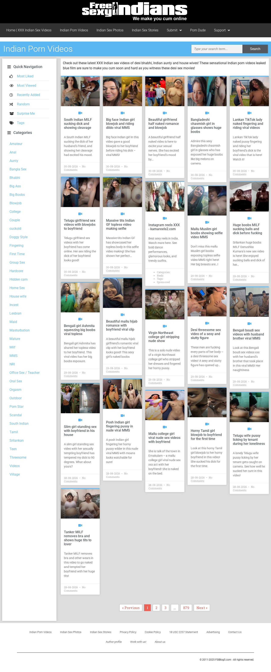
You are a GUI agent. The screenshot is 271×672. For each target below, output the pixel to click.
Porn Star (17, 407)
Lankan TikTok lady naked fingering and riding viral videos (248, 124)
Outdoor (16, 398)
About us (160, 641)
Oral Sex (16, 381)
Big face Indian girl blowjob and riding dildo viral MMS (120, 124)
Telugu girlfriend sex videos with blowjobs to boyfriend (79, 224)
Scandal (16, 415)
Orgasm (15, 390)
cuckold (15, 229)
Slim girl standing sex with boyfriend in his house (80, 431)
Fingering (17, 245)
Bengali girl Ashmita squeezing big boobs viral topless (79, 330)
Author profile (114, 641)
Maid (13, 322)
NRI (12, 364)
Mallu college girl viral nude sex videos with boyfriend (164, 438)
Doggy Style (19, 237)
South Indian (19, 424)
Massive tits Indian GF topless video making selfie (120, 224)
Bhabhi (15, 178)
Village (15, 474)
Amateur (16, 144)
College (15, 212)
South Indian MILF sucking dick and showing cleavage (78, 124)
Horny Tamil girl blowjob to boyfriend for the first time (206, 435)
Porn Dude (198, 30)
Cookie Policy (153, 632)
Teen (13, 449)
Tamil (14, 432)
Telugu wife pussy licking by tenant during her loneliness (249, 440)
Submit (172, 30)
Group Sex (17, 262)
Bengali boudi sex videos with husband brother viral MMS (248, 334)
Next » (201, 607)
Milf (12, 347)
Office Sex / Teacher (25, 373)
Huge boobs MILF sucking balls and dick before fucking (247, 229)
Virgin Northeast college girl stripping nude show (163, 337)
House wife (18, 296)
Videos (15, 466)
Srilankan (17, 440)
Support (220, 30)
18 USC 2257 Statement (183, 632)
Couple (15, 220)
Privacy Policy (128, 632)
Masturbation (20, 330)
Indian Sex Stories (145, 30)
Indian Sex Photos (110, 30)
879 (187, 607)
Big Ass (15, 186)
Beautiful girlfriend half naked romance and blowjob (163, 124)
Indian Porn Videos (74, 30)
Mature (15, 339)
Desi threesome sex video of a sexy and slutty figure (206, 334)
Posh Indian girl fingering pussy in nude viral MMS (119, 426)
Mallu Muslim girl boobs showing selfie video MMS (207, 233)
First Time (17, 254)
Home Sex (17, 288)
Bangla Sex (18, 169)
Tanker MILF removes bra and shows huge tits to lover (77, 538)
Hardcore (16, 271)
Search (255, 49)
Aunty (14, 161)
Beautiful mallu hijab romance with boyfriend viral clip (121, 325)
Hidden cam (19, 279)
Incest (14, 305)
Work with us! (138, 641)
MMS (14, 356)
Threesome (18, 457)
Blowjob (16, 203)
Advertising (213, 632)
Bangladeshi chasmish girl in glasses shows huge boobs (206, 126)
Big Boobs (17, 195)
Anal (13, 152)
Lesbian (15, 313)
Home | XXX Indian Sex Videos (28, 30)
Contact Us (235, 632)
